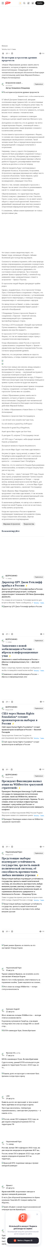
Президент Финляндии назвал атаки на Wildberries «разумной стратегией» (22, 784)
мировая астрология (11, 524)
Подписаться (39, 84)
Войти (39, 3)
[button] (24, 3)
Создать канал (32, 3)
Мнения (5, 46)
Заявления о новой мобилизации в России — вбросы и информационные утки (20, 651)
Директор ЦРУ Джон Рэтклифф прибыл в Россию (22, 584)
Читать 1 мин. (39, 603)
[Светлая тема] (20, 3)
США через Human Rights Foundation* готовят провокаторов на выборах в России (19, 718)
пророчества (29, 524)
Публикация (28, 3)
